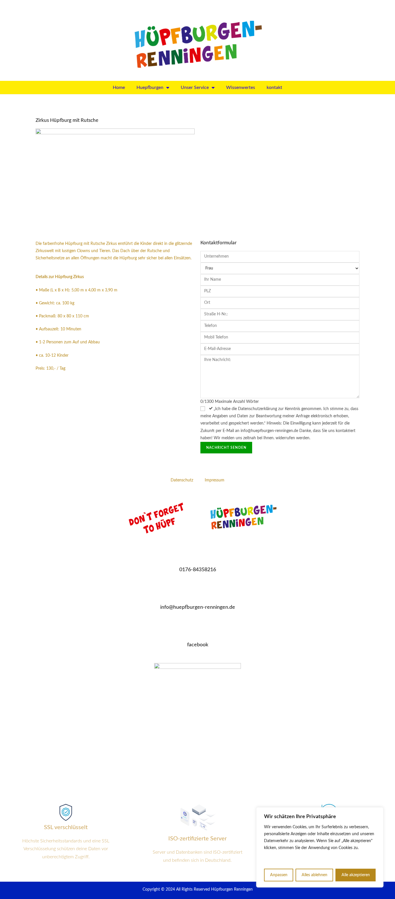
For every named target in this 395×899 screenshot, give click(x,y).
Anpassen (278, 875)
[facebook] (197, 630)
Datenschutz (182, 480)
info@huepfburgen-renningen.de (197, 607)
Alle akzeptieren (356, 875)
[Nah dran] (377, 812)
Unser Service (195, 87)
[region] (319, 847)
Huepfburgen (149, 87)
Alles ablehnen (314, 875)
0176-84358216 (197, 569)
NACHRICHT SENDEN (226, 447)
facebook (197, 644)
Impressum (214, 480)
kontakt (274, 87)
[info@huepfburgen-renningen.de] (197, 592)
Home (119, 87)
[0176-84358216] (197, 555)
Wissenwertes (240, 87)
